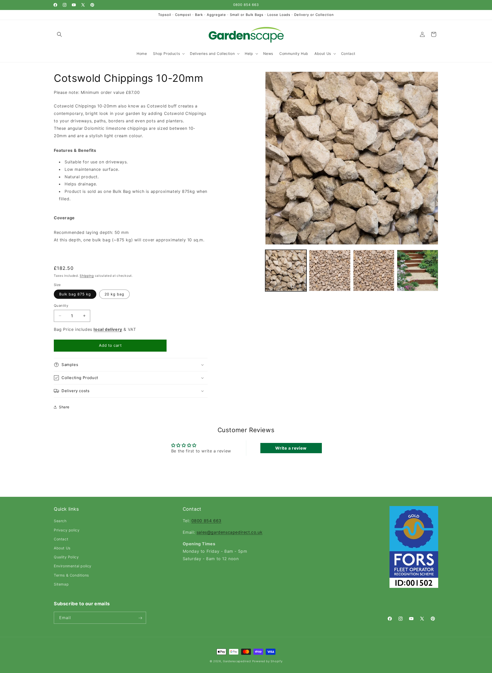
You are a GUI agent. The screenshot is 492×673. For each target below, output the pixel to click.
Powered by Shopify (267, 661)
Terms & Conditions (71, 575)
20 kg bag (114, 294)
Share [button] (64, 407)
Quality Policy (66, 557)
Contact (61, 539)
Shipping (87, 276)
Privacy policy (66, 530)
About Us (62, 548)
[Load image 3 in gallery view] (373, 270)
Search (60, 521)
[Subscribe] (140, 618)
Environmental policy (72, 566)
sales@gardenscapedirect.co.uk (229, 532)
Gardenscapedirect (237, 661)
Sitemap (61, 584)
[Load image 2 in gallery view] (329, 270)
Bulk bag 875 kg (75, 294)
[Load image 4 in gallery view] (417, 270)
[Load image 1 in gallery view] (285, 270)
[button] (59, 34)
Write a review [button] (290, 448)
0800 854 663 (206, 520)
